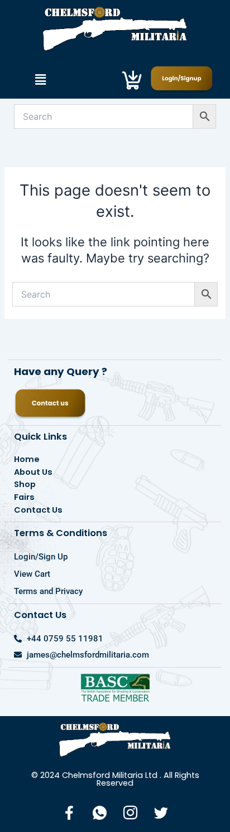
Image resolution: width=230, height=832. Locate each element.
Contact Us (38, 509)
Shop (25, 484)
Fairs (24, 497)
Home (27, 459)
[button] (40, 80)
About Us (33, 472)
